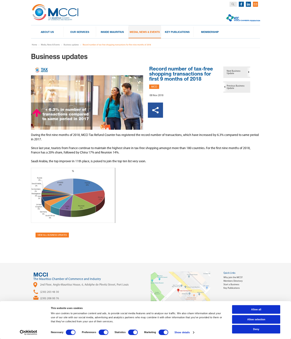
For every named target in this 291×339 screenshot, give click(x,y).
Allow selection (256, 319)
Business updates (71, 45)
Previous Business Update (236, 87)
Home (34, 45)
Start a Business (231, 284)
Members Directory (233, 280)
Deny (256, 329)
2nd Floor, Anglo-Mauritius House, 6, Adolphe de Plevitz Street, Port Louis (84, 284)
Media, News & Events (50, 45)
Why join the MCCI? (233, 277)
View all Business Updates (52, 235)
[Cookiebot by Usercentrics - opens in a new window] (28, 332)
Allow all (256, 309)
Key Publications (231, 288)
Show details (182, 332)
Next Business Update (233, 72)
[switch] (103, 332)
